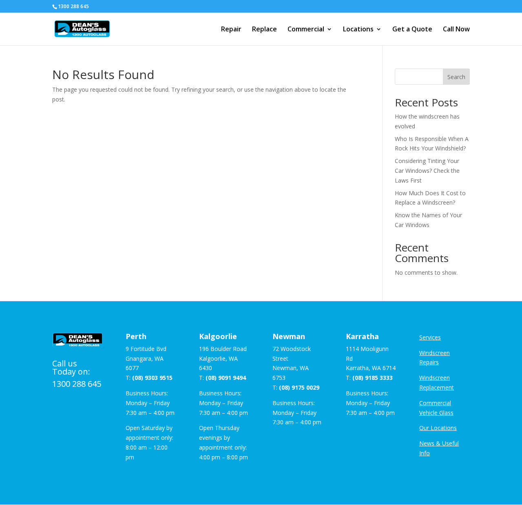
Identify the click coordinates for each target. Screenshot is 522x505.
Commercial (306, 29)
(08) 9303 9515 (152, 378)
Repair (231, 29)
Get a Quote (412, 29)
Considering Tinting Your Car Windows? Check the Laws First (427, 170)
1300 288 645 (76, 383)
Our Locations (438, 428)
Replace (264, 29)
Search (456, 77)
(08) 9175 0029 (299, 387)
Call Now (456, 29)
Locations (358, 29)
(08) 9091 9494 (226, 378)
